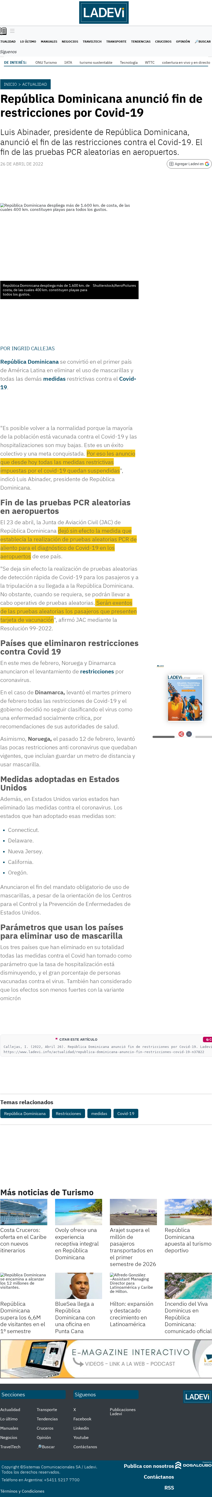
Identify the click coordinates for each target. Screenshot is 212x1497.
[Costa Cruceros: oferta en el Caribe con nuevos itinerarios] (23, 1212)
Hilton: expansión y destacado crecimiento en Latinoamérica (131, 1314)
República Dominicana (25, 1113)
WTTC (150, 62)
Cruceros (163, 41)
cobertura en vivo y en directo (186, 62)
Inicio (10, 84)
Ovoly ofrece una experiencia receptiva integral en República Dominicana (77, 1243)
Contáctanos (85, 1446)
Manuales (49, 41)
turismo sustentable (96, 62)
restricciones (97, 671)
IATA (68, 62)
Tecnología (129, 62)
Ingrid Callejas (33, 348)
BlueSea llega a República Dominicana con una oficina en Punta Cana (75, 1317)
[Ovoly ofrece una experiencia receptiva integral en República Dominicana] (78, 1212)
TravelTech (92, 41)
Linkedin (81, 1428)
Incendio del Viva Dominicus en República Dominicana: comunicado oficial (188, 1317)
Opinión (183, 41)
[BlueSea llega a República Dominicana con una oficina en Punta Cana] (78, 1286)
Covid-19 (125, 1113)
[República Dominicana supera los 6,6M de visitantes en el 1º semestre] (23, 1286)
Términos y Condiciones (22, 1491)
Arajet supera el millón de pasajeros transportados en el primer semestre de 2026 (133, 1247)
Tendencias (140, 41)
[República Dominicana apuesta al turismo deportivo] (188, 1212)
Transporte (116, 41)
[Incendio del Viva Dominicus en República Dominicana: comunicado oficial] (188, 1286)
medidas (54, 378)
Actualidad (34, 84)
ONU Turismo (46, 62)
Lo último (28, 41)
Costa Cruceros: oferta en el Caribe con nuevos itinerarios (23, 1240)
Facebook (82, 1418)
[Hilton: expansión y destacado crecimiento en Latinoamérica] (133, 1286)
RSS (169, 1487)
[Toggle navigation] (11, 31)
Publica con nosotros (149, 1465)
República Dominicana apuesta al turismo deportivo (188, 1240)
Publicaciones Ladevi (123, 1411)
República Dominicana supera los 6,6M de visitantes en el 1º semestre (22, 1317)
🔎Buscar (203, 41)
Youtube (81, 1437)
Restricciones (68, 1113)
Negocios (70, 41)
